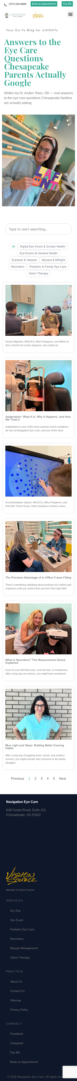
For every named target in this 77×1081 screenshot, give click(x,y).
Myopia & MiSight (53, 260)
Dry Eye (15, 910)
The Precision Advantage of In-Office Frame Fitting (38, 577)
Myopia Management (24, 948)
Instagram (16, 1043)
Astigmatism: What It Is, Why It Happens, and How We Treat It (38, 418)
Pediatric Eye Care (22, 929)
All (13, 246)
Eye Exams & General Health (38, 253)
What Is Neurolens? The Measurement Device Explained (35, 661)
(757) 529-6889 (17, 4)
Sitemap (15, 1000)
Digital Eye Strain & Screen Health (42, 246)
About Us (16, 981)
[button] (70, 14)
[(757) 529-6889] (5, 5)
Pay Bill (15, 1052)
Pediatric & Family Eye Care (47, 266)
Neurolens (17, 266)
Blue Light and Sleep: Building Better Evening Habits (34, 747)
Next (62, 778)
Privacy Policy (19, 1009)
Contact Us (17, 991)
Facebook (16, 1033)
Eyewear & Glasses (24, 260)
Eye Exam (16, 920)
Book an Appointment (24, 1061)
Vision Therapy (38, 273)
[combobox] (38, 229)
